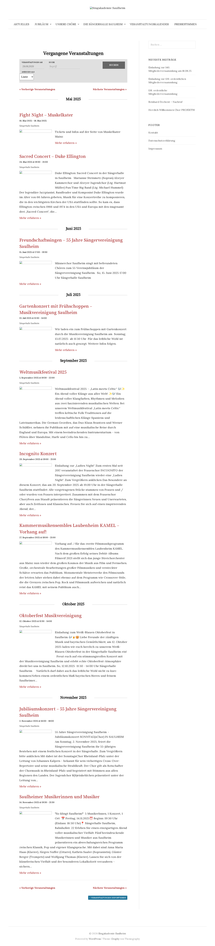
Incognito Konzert (38, 454)
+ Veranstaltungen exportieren (108, 898)
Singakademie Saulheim (112, 933)
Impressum (155, 148)
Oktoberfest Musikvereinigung (50, 616)
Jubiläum (41, 24)
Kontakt (153, 132)
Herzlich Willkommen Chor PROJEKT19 (171, 109)
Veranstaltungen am (32, 62)
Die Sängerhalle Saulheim (103, 24)
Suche (52, 62)
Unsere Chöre (66, 24)
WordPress (95, 938)
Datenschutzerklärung (161, 140)
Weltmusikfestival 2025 (43, 372)
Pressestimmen (185, 24)
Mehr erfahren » (66, 143)
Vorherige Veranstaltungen (37, 89)
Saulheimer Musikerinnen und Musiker (59, 797)
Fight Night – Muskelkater (46, 115)
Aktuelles (21, 24)
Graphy (115, 938)
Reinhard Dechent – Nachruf (165, 101)
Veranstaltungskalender (149, 24)
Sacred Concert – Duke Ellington (52, 156)
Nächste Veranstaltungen (110, 89)
